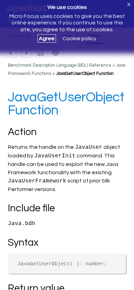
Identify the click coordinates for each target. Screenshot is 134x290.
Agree (47, 38)
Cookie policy (79, 38)
